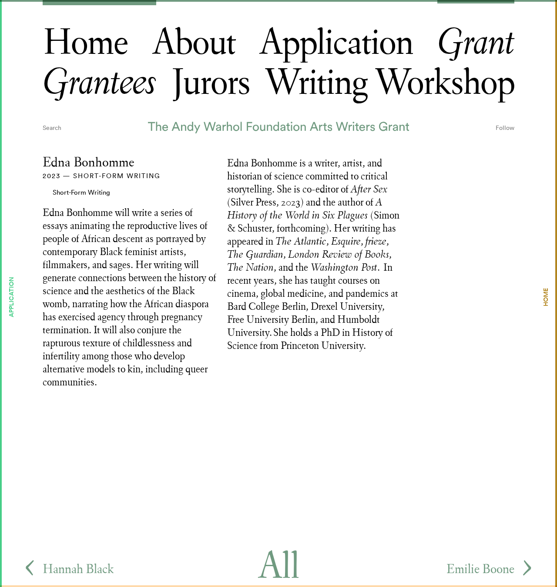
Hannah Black (78, 569)
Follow (505, 128)
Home (85, 42)
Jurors (210, 82)
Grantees (99, 83)
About (193, 42)
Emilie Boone (480, 569)
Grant (475, 43)
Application (336, 42)
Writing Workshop (389, 82)
